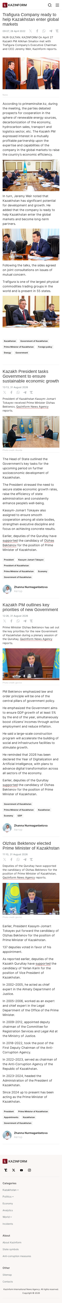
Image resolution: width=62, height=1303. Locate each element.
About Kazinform (12, 1242)
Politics (7, 1196)
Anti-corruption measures (17, 1256)
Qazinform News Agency (32, 406)
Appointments (11, 1117)
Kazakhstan (10, 341)
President (9, 559)
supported (10, 540)
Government (22, 352)
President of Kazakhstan (16, 565)
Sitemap (7, 1274)
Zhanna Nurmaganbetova (31, 587)
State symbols (11, 1249)
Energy (7, 352)
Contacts (8, 1281)
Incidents (8, 1223)
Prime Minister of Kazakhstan (19, 347)
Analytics (8, 1210)
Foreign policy (45, 347)
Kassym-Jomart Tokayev (31, 559)
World (6, 1217)
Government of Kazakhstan (34, 341)
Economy (42, 571)
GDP (20, 815)
